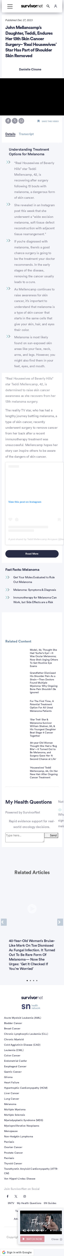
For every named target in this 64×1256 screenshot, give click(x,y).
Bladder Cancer (13, 1023)
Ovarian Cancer (13, 1147)
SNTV (11, 1203)
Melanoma (10, 1104)
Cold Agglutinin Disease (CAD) (22, 1045)
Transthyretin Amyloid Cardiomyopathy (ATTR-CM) (31, 1171)
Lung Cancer (11, 1099)
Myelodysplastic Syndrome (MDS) (23, 1120)
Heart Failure (11, 1082)
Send (53, 835)
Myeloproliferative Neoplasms (21, 1126)
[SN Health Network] (32, 1006)
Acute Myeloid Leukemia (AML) (22, 1018)
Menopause (11, 1131)
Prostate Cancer (13, 1153)
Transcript (26, 134)
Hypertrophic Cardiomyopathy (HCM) (26, 1088)
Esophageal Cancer (15, 1066)
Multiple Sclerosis (14, 1115)
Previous (4, 922)
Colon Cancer (12, 1055)
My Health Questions (29, 1203)
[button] (32, 97)
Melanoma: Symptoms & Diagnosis (34, 590)
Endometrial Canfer (15, 1061)
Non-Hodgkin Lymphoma (18, 1136)
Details (10, 134)
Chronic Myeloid (14, 1039)
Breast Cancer (12, 1028)
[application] (41, 1222)
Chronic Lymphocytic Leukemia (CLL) (26, 1034)
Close (54, 1239)
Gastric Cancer (13, 1072)
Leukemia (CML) (13, 1050)
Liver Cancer (11, 1093)
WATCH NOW (34, 1238)
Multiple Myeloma (14, 1109)
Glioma (8, 1077)
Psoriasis (9, 1142)
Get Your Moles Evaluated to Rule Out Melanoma (34, 580)
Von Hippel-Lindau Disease (19, 1179)
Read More (31, 554)
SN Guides (50, 1203)
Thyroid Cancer (13, 1163)
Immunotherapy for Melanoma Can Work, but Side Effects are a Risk (35, 600)
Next (60, 922)
